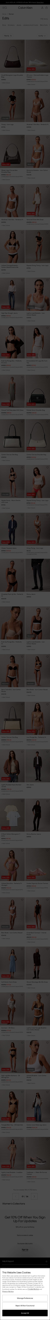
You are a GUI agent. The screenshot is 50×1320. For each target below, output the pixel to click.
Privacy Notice (8, 1291)
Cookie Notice (33, 1289)
